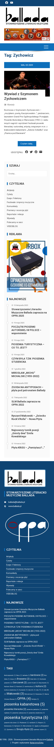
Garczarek (20, 682)
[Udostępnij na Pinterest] (36, 152)
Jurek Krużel (32, 683)
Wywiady (10, 105)
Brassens (23, 678)
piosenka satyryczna (20, 713)
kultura (41, 686)
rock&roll (33, 723)
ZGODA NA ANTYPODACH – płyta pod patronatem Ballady (21, 636)
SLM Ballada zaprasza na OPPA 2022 (21, 642)
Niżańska (39, 694)
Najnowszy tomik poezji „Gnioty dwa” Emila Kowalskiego (25, 433)
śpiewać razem (40, 729)
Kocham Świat (10, 686)
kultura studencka (11, 690)
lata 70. (39, 690)
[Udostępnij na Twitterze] (31, 152)
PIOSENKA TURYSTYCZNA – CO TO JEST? (23, 623)
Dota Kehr (34, 679)
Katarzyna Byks (36, 743)
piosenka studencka (37, 713)
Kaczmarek (44, 683)
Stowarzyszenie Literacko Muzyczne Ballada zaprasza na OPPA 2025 (29, 312)
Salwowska (9, 726)
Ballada (50, 739)
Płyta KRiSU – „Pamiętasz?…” (28, 447)
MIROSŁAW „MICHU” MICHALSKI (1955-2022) (24, 631)
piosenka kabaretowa (24, 704)
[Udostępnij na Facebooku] (26, 152)
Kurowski (23, 690)
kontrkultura (30, 686)
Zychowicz (11, 729)
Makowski (15, 693)
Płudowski (24, 723)
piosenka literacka (15, 709)
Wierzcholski (28, 726)
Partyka (35, 699)
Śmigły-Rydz (24, 729)
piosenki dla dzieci (11, 723)
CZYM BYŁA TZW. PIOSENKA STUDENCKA (23, 627)
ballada (26, 675)
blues (13, 679)
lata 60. (32, 690)
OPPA (24, 699)
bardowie (37, 675)
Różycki (41, 723)
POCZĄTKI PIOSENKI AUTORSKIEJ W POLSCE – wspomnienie (26, 330)
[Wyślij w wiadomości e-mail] (40, 152)
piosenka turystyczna (26, 717)
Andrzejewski (10, 675)
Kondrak (20, 686)
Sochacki (18, 726)
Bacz (19, 675)
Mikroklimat (30, 694)
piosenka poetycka (34, 709)
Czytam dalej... (27, 143)
